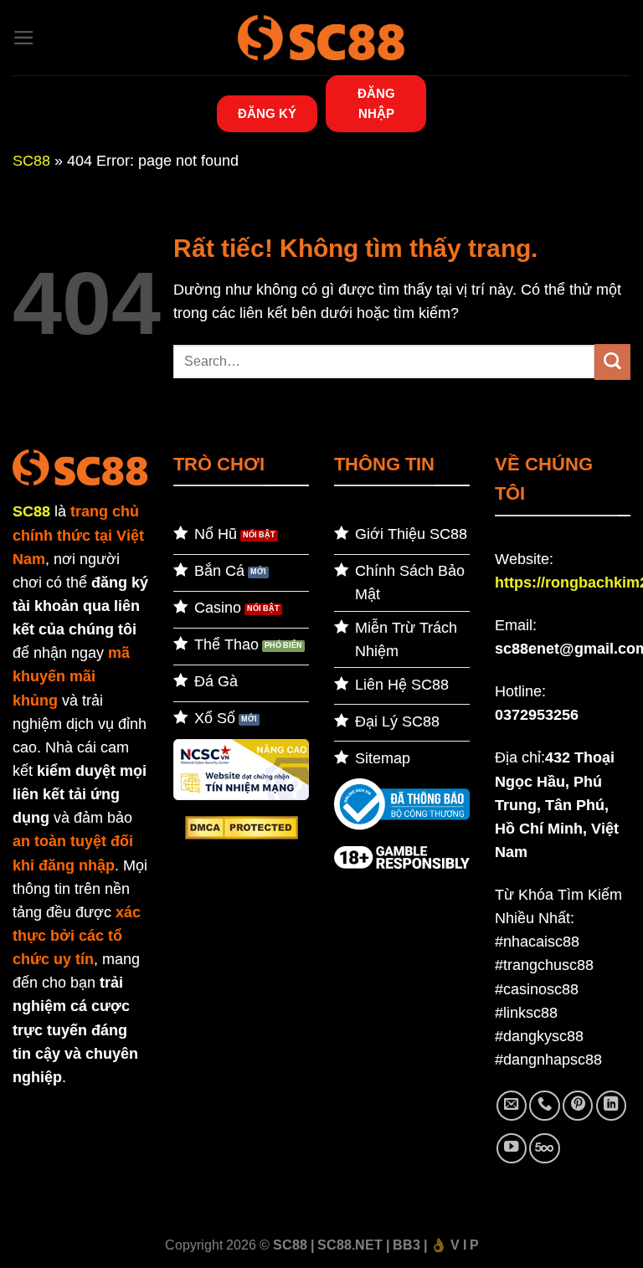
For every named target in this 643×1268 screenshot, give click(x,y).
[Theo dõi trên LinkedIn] (611, 1106)
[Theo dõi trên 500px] (544, 1148)
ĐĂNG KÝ (267, 113)
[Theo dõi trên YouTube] (511, 1148)
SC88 (31, 160)
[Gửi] (612, 362)
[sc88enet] (321, 37)
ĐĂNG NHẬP (376, 103)
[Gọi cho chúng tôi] (544, 1106)
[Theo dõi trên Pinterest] (578, 1106)
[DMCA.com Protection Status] (241, 827)
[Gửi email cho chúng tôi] (511, 1106)
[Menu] (24, 37)
